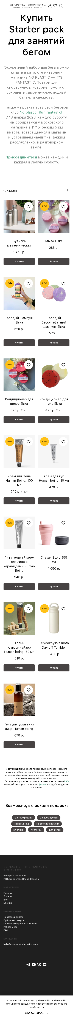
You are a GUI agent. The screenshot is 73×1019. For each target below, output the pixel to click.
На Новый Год (21, 824)
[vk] (39, 964)
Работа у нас (10, 927)
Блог (6, 900)
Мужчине (18, 830)
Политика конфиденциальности (20, 923)
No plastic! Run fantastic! (41, 112)
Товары (8, 896)
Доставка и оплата (13, 917)
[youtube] (34, 964)
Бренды (8, 903)
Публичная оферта (14, 920)
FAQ (66, 781)
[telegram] (28, 964)
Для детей (55, 830)
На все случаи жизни (47, 824)
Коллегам (36, 830)
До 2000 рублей (49, 818)
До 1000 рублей (23, 818)
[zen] (45, 964)
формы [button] (42, 784)
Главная (8, 893)
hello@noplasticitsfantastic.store (21, 944)
